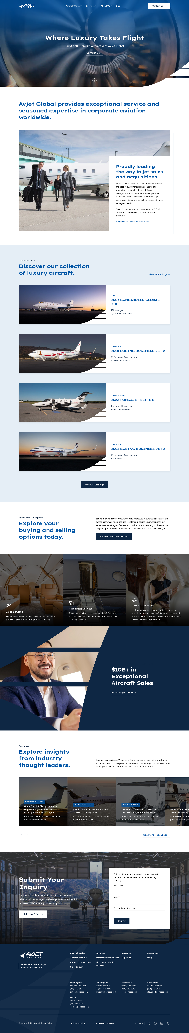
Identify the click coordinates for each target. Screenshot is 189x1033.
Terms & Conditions (104, 1023)
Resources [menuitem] (152, 953)
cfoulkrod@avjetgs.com (157, 992)
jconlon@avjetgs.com (79, 1007)
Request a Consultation (114, 536)
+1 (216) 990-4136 (103, 989)
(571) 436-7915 (76, 1004)
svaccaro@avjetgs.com (106, 992)
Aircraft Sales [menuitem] (77, 953)
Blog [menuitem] (149, 958)
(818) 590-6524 (77, 989)
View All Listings (94, 484)
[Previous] (21, 834)
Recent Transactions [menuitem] (80, 962)
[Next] (27, 834)
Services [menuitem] (100, 953)
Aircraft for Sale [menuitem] (78, 958)
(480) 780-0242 (128, 989)
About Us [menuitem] (126, 953)
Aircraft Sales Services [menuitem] (107, 958)
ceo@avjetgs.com (129, 992)
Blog (118, 6)
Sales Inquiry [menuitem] (77, 967)
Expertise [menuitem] (126, 958)
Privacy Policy (78, 1023)
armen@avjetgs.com (79, 992)
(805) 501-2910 (153, 989)
